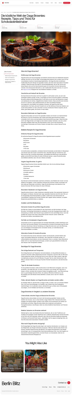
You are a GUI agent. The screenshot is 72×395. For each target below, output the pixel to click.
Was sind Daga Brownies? (9, 73)
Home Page (44, 387)
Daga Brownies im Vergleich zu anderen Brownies (10, 82)
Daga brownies (27, 89)
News (5, 12)
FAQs (54, 387)
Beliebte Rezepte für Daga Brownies (11, 75)
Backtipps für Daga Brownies (10, 79)
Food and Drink (9, 12)
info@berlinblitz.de (61, 387)
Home (2, 12)
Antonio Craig (4, 27)
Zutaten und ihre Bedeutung (9, 77)
